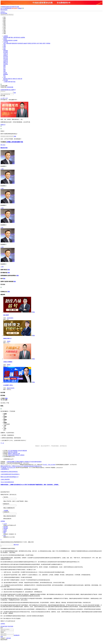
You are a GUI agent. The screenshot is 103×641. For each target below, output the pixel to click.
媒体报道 (15, 450)
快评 (4, 47)
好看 (4, 46)
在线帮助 (22, 37)
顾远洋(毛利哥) (10, 388)
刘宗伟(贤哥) (10, 318)
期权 (4, 69)
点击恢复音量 (9, 87)
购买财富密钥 (8, 8)
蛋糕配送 (21, 461)
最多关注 (10, 78)
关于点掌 (10, 450)
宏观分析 (5, 61)
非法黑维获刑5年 (63, 3)
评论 (2, 144)
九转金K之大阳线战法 (7, 361)
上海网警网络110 (5, 469)
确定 (15, 544)
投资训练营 (20, 43)
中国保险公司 (27, 461)
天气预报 (17, 461)
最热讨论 (15, 78)
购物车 (5, 531)
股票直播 (5, 37)
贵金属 (5, 72)
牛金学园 (5, 41)
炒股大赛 (20, 78)
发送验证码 (16, 635)
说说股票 (5, 40)
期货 (4, 67)
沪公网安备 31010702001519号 (8, 467)
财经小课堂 (42, 43)
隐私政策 (24, 450)
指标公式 (5, 62)
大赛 (4, 77)
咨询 (4, 535)
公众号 (5, 523)
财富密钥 (6, 89)
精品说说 (10, 40)
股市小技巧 (37, 43)
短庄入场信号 (6, 315)
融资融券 (5, 74)
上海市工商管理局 (5, 479)
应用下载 (10, 452)
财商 (4, 49)
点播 (14, 37)
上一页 (2, 98)
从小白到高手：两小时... (8, 385)
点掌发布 (22, 455)
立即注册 (8, 638)
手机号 (2, 632)
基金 (14, 81)
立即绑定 (3, 521)
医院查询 (39, 461)
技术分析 (5, 56)
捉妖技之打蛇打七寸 (7, 338)
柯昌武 (8, 364)
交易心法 (5, 53)
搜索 (15, 136)
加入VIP (3, 8)
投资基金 (5, 64)
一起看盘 (5, 81)
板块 (12, 81)
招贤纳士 (17, 455)
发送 (15, 92)
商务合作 (15, 453)
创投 (4, 71)
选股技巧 (5, 55)
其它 (4, 75)
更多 (21, 142)
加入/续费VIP (12, 89)
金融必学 (25, 43)
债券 (4, 65)
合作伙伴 (20, 450)
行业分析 (5, 59)
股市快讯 (18, 37)
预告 (12, 37)
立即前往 (3, 623)
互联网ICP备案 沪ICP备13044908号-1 (10, 464)
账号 (2, 627)
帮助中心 (10, 453)
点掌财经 (5, 36)
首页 (4, 43)
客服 (4, 532)
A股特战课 (8, 43)
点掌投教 (15, 452)
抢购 (3, 124)
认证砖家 (15, 40)
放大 (4, 144)
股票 (9, 81)
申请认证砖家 (11, 455)
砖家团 (5, 39)
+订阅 (2, 168)
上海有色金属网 (10, 461)
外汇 (4, 68)
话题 (4, 44)
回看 (9, 37)
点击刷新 (6, 510)
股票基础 (5, 50)
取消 (17, 544)
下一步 (2, 443)
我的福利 (5, 528)
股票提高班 (14, 43)
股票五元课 (31, 43)
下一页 (6, 98)
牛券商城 (48, 43)
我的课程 (5, 526)
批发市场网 (34, 461)
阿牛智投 (5, 80)
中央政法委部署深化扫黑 (43, 3)
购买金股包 (14, 8)
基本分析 (5, 58)
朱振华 (8, 341)
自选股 (2, 89)
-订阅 (2, 227)
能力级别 (5, 52)
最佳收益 (5, 78)
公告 (19, 453)
